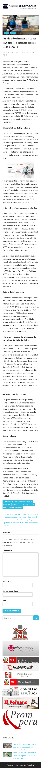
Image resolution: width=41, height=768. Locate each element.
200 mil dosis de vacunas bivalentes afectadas (17, 502)
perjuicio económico (15, 508)
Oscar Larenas (29, 52)
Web (4, 600)
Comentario (8, 550)
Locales (6, 33)
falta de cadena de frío (27, 504)
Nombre (7, 581)
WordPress (19, 765)
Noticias (12, 33)
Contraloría (6, 504)
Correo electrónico (11, 591)
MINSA (5, 508)
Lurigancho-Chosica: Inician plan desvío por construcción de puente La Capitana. (24, 747)
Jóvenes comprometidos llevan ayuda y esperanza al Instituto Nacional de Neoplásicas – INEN (20, 523)
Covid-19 (15, 504)
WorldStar (30, 765)
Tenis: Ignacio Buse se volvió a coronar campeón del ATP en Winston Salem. (24, 755)
